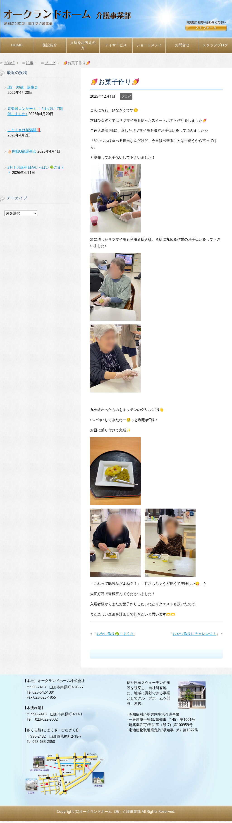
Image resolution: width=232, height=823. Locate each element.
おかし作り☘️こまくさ (115, 633)
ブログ (126, 96)
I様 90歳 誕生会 (22, 87)
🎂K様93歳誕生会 (21, 151)
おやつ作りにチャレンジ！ (194, 633)
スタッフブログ (215, 44)
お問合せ (208, 28)
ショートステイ (149, 44)
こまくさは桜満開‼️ (24, 129)
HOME (16, 44)
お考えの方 (83, 45)
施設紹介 (50, 44)
